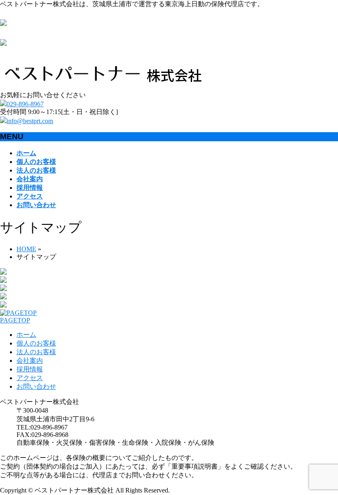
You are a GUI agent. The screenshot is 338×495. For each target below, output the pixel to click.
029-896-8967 (25, 103)
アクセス (29, 377)
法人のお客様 (36, 351)
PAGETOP (15, 320)
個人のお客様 (36, 343)
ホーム (26, 334)
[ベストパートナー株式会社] (103, 87)
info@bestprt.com (30, 120)
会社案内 (29, 360)
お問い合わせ (36, 386)
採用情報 (29, 369)
